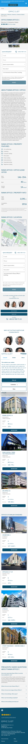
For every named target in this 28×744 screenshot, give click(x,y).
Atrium (5, 609)
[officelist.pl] (7, 721)
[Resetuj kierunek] (25, 225)
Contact (15, 741)
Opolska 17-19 (7, 572)
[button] (14, 233)
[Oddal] (25, 223)
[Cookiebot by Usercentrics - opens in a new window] (20, 354)
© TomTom (22, 244)
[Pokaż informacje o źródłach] (25, 245)
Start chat (14, 314)
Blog (15, 738)
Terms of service (4, 738)
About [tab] (22, 357)
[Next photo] (26, 36)
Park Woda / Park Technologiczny (8, 453)
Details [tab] (14, 357)
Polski (2, 8)
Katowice (14, 14)
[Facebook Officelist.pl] (2, 710)
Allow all (14, 380)
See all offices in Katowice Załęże (8, 395)
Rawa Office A (7, 415)
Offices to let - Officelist (6, 14)
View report (13, 5)
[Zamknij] (26, 3)
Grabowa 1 (6, 535)
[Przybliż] (25, 221)
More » (8, 79)
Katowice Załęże (20, 14)
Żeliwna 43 (6, 491)
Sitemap (3, 741)
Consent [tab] (5, 357)
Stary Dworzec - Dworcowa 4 (13, 646)
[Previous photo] (2, 36)
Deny (14, 389)
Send (14, 82)
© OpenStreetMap (16, 244)
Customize (13, 384)
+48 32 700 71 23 (22, 51)
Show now (14, 430)
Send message (14, 310)
